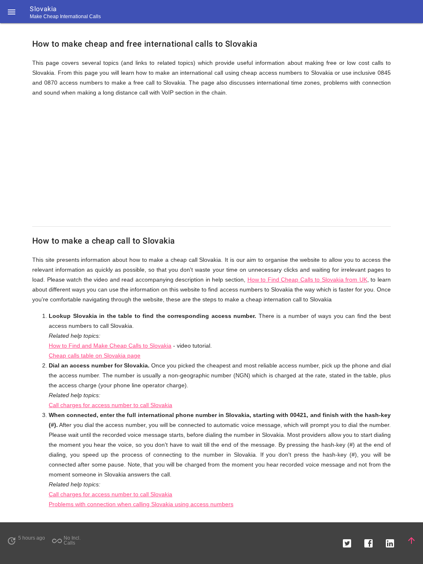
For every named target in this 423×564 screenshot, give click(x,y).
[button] (11, 11)
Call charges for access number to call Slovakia (110, 405)
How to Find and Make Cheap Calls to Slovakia (110, 345)
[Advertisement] (211, 162)
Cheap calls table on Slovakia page (94, 355)
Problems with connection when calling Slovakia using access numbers (141, 504)
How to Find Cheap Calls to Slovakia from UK (307, 279)
